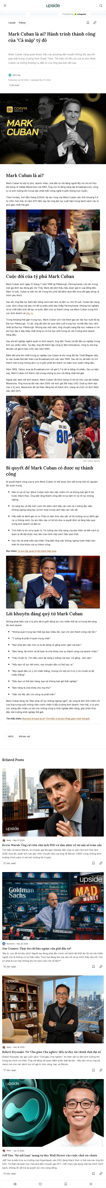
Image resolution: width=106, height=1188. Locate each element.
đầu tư (29, 313)
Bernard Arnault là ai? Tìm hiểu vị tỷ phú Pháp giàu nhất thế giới (55, 718)
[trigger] (101, 6)
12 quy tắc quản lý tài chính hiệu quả (37, 551)
